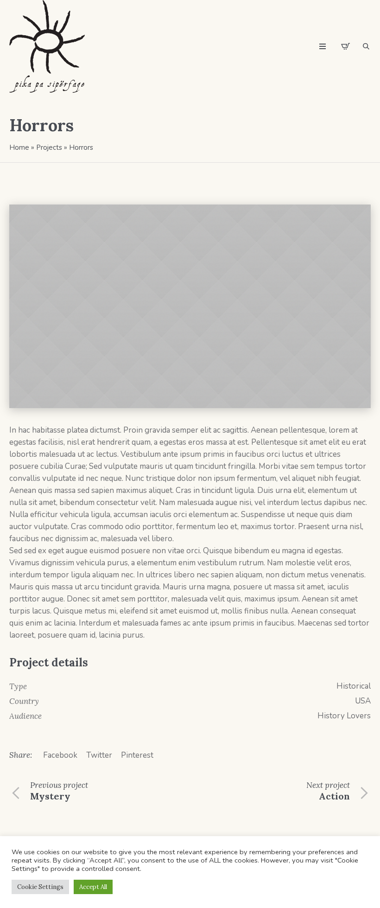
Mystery (50, 796)
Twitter (99, 755)
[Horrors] (190, 306)
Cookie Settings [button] (40, 887)
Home (19, 147)
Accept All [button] (93, 887)
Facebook (60, 755)
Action (334, 796)
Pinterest (137, 755)
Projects (49, 147)
